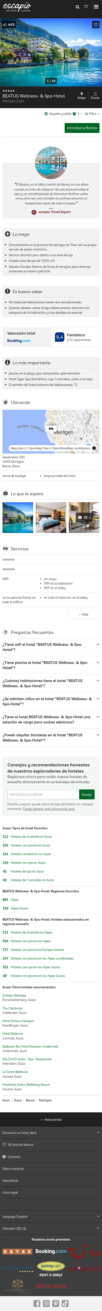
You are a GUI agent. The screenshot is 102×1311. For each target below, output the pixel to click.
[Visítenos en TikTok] (65, 1303)
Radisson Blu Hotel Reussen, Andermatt (30, 1046)
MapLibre (17, 448)
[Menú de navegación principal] (96, 7)
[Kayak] (17, 1251)
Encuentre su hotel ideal (19, 1133)
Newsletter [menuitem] (10, 1181)
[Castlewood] (17, 1286)
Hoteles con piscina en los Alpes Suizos (34, 976)
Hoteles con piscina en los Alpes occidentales (38, 959)
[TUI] (84, 1251)
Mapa (81, 98)
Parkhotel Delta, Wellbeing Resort (26, 1085)
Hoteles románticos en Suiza (26, 854)
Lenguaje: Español (14, 1216)
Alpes (10, 900)
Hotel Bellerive (12, 1033)
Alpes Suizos (15, 908)
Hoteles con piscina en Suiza (26, 845)
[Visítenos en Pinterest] (55, 1303)
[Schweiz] (84, 1269)
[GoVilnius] (51, 1286)
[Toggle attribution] (94, 448)
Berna (30, 1100)
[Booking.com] (51, 1251)
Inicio (6, 1100)
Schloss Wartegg (14, 995)
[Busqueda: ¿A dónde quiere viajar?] (77, 7)
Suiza (18, 1100)
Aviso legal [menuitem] (10, 1192)
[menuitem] (51, 1145)
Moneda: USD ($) (14, 1228)
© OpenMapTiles (37, 448)
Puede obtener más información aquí (49, 809)
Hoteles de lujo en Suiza (23, 871)
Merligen (45, 1100)
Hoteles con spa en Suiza (23, 863)
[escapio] (17, 6)
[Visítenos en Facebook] (36, 1303)
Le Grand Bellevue (15, 1072)
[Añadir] (96, 24)
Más (85, 614)
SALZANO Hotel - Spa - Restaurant (27, 1059)
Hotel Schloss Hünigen (18, 1021)
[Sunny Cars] (51, 1268)
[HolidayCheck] (17, 1269)
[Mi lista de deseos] (86, 7)
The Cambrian (12, 1008)
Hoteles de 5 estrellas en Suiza (28, 880)
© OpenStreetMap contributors (69, 448)
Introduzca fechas (82, 127)
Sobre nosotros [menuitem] (13, 1169)
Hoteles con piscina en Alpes (26, 941)
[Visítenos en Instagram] (46, 1303)
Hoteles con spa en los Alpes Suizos (31, 967)
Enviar (87, 794)
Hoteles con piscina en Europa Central (33, 950)
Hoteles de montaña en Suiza (27, 837)
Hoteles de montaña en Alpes (27, 933)
